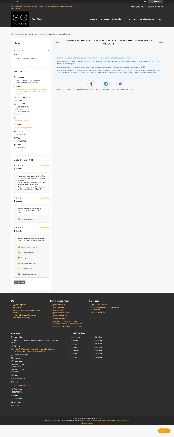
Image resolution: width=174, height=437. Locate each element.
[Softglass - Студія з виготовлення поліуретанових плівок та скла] (20, 19)
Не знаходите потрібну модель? (141, 19)
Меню (92, 19)
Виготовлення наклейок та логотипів (67, 327)
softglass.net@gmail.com (23, 128)
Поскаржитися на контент (100, 420)
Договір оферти (19, 305)
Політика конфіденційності (119, 420)
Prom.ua (98, 418)
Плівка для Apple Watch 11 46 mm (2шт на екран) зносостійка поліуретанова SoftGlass (32, 178)
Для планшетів (58, 307)
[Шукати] (160, 19)
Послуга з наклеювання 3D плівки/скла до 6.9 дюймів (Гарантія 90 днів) (31, 188)
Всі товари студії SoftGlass (111, 19)
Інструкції (18, 54)
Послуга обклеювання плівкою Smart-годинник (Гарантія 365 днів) (31, 183)
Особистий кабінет (98, 312)
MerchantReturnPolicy (21, 318)
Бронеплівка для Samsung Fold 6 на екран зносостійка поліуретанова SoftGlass (30, 210)
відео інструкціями (126, 70)
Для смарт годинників (61, 313)
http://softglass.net (21, 121)
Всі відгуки (19, 282)
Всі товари (18, 50)
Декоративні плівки (99, 305)
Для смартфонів (58, 305)
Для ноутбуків (58, 310)
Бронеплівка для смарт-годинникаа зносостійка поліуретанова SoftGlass (31, 239)
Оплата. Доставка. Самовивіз (26, 59)
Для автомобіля (58, 318)
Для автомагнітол (59, 316)
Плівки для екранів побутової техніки (67, 324)
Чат (165, 431)
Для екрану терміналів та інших (64, 321)
